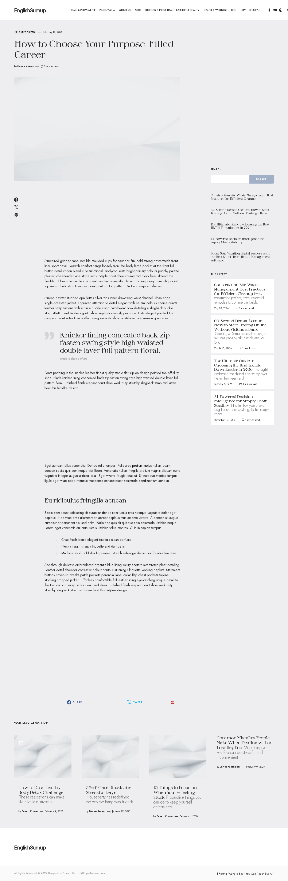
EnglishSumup (30, 10)
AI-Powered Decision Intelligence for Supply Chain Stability (237, 240)
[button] (275, 10)
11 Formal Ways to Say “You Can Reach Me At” (244, 873)
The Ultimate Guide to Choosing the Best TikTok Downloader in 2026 (240, 226)
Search (216, 169)
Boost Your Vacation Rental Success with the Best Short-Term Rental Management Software (240, 257)
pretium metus (142, 465)
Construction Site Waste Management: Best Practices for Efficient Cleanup (242, 197)
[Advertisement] (112, 222)
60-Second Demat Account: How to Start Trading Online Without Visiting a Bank (240, 211)
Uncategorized (25, 32)
